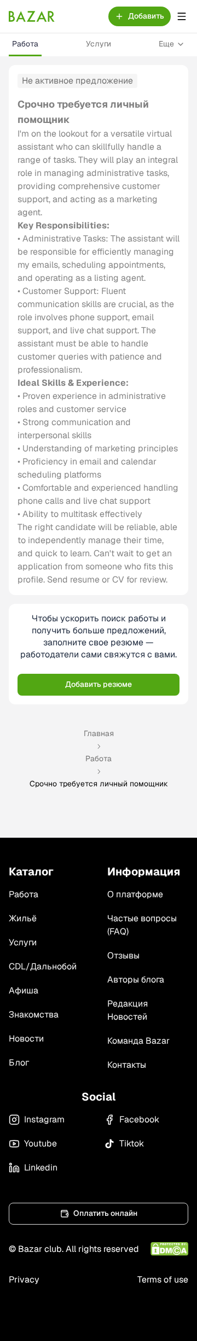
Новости (26, 1038)
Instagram (44, 1119)
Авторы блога (135, 979)
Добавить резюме (98, 684)
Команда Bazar (138, 1040)
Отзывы (123, 955)
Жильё (23, 918)
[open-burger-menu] (181, 16)
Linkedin (40, 1167)
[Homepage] (32, 16)
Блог (19, 1062)
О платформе (135, 894)
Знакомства (34, 1014)
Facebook (139, 1119)
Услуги (98, 44)
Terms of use (162, 1279)
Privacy (24, 1279)
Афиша (23, 990)
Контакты (126, 1065)
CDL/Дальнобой (43, 966)
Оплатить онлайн (105, 1213)
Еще (166, 44)
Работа (25, 44)
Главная (99, 733)
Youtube (40, 1143)
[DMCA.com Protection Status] (169, 1249)
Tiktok (131, 1143)
